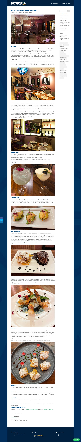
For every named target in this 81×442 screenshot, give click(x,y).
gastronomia (62, 52)
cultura (67, 48)
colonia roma (62, 46)
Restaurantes (24, 12)
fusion (65, 50)
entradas (61, 50)
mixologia (67, 61)
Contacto (68, 3)
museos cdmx (62, 63)
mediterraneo (62, 61)
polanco (66, 66)
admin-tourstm (14, 12)
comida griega (62, 48)
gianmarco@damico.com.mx (32, 409)
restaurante (61, 68)
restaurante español (63, 70)
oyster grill (61, 66)
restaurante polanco (63, 74)
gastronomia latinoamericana (64, 55)
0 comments (30, 12)
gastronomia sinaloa (63, 57)
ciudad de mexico (66, 44)
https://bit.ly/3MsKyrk (48, 409)
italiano (61, 59)
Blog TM (63, 3)
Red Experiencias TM (55, 3)
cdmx (61, 44)
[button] (76, 439)
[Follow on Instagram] (58, 435)
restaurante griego (63, 72)
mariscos (65, 59)
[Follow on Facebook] (56, 435)
